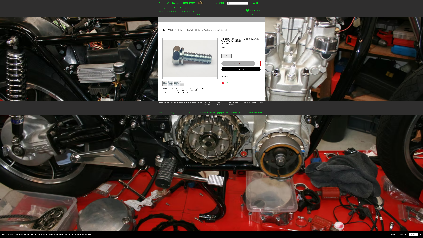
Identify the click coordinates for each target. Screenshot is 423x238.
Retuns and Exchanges (207, 103)
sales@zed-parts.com (209, 112)
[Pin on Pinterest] (223, 83)
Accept (413, 234)
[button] (255, 3)
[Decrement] (223, 56)
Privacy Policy (87, 234)
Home (165, 30)
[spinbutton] (226, 56)
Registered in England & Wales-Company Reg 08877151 (228, 113)
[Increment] (230, 56)
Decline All (402, 234)
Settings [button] (392, 234)
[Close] (420, 234)
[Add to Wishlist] (258, 63)
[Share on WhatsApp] (227, 83)
